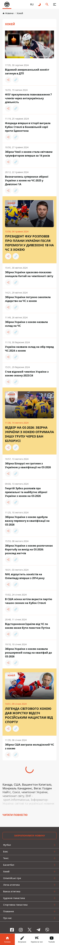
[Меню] (54, 4)
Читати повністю (15, 815)
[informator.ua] (7, 4)
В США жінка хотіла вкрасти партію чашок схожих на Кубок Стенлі (28, 601)
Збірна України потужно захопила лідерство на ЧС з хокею (28, 299)
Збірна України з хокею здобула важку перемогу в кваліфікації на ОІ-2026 (27, 520)
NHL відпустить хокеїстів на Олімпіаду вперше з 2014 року (25, 576)
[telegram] (38, 930)
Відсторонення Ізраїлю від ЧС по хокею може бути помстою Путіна (27, 626)
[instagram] (21, 930)
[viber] (47, 930)
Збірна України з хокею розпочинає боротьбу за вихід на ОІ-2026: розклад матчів (29, 549)
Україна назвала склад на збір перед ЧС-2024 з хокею (29, 348)
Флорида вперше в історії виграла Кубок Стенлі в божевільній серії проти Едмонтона (28, 126)
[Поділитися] (8, 80)
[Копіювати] (16, 80)
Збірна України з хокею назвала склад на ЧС (26, 324)
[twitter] (29, 930)
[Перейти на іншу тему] (39, 4)
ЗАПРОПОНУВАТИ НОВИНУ (29, 835)
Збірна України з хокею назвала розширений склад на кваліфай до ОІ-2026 (28, 652)
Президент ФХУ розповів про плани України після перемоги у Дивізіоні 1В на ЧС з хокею (29, 243)
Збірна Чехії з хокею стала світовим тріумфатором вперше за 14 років (29, 153)
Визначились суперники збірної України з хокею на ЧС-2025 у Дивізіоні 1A (26, 180)
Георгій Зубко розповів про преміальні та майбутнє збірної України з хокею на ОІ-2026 (26, 492)
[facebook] (12, 930)
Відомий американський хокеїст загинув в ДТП (27, 71)
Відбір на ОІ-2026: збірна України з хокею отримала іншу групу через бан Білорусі (29, 434)
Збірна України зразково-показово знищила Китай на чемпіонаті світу (29, 274)
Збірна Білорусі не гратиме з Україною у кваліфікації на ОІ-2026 (28, 465)
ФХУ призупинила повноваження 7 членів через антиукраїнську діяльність (28, 98)
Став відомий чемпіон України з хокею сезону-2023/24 (27, 373)
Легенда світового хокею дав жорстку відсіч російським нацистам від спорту (29, 715)
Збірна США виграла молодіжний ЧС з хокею (29, 746)
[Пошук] (47, 4)
